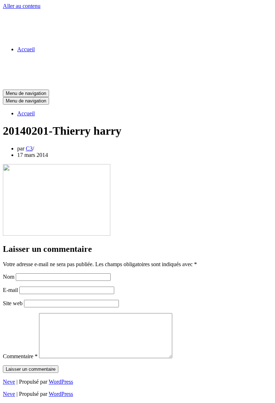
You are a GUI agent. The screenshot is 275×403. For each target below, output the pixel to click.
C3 (29, 148)
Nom (8, 277)
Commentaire (20, 356)
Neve (9, 382)
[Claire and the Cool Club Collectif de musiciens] (38, 37)
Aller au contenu (21, 6)
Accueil (26, 49)
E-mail (10, 290)
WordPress (61, 382)
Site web (13, 303)
